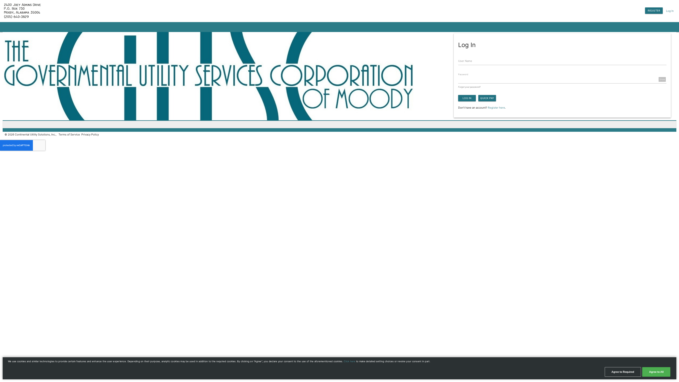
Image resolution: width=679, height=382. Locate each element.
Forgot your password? (469, 87)
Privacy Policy (90, 134)
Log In (670, 11)
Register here (496, 107)
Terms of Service (69, 134)
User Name (465, 61)
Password (463, 74)
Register (654, 10)
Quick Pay (487, 98)
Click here (350, 361)
